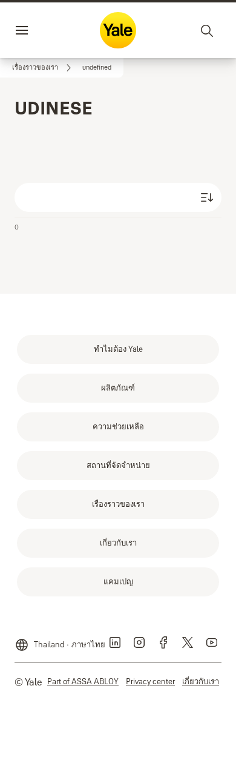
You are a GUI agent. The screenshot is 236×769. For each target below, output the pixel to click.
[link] (43, 68)
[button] (96, 67)
